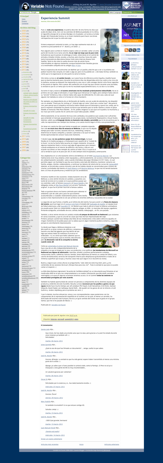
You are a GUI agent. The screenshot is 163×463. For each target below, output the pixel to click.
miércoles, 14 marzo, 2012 (55, 435)
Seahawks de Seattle (97, 204)
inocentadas (25, 226)
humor (24, 224)
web (23, 288)
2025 (24, 33)
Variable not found (58, 305)
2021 (24, 44)
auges (24, 178)
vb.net (24, 280)
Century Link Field (72, 204)
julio (24, 82)
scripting (24, 254)
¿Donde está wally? (52, 431)
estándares (25, 212)
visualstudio (25, 284)
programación (26, 250)
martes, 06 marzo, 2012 (54, 341)
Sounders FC (65, 206)
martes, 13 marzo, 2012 (54, 413)
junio (25, 84)
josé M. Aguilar (46, 356)
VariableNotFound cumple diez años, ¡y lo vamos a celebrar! (136, 138)
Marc (74, 65)
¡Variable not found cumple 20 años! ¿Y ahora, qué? (136, 86)
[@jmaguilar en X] (130, 51)
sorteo (24, 262)
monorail (66, 183)
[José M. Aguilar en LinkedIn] (138, 51)
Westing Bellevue (87, 168)
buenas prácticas (27, 190)
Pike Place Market (62, 185)
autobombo (25, 180)
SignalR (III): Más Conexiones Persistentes (28, 120)
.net (23, 160)
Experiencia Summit (29, 129)
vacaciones (25, 274)
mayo (25, 86)
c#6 (23, 194)
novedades (25, 244)
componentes (26, 196)
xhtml (23, 292)
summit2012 (69, 319)
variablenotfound (27, 276)
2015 (24, 61)
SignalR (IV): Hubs (29, 111)
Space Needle (79, 183)
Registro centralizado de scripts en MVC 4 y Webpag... (30, 102)
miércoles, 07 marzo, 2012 (55, 387)
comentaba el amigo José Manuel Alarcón (63, 246)
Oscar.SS (44, 379)
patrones (24, 246)
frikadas (24, 216)
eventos (24, 214)
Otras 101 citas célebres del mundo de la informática (136, 76)
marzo (25, 91)
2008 (24, 144)
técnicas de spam (27, 268)
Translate (139, 12)
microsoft (25, 232)
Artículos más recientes (49, 444)
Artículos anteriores (111, 444)
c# (22, 192)
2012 (24, 70)
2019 (24, 50)
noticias (24, 242)
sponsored (25, 266)
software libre (26, 260)
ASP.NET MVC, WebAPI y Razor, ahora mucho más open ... (30, 95)
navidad (24, 238)
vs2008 (24, 286)
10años (24, 162)
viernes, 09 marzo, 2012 (54, 398)
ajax (23, 164)
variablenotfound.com (28, 278)
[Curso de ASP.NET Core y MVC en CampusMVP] (132, 42)
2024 (24, 36)
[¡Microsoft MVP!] (132, 9)
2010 (24, 139)
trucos (24, 272)
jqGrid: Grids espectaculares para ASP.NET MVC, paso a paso (136, 107)
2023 (24, 39)
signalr (24, 258)
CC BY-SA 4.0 (106, 450)
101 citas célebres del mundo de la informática (135, 117)
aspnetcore (25, 172)
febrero (25, 131)
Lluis (79, 65)
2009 (24, 142)
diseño (24, 208)
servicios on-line (27, 256)
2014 (24, 64)
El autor (108, 5)
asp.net (24, 170)
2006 (24, 150)
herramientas (26, 220)
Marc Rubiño (46, 401)
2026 (24, 31)
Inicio (102, 5)
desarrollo (25, 206)
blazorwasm (25, 186)
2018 (24, 53)
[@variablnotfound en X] (134, 51)
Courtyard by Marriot (100, 156)
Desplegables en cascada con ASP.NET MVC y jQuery (136, 96)
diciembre (26, 72)
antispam (25, 168)
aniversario (25, 166)
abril (24, 89)
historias (24, 222)
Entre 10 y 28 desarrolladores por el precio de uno (136, 127)
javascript (25, 228)
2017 (24, 56)
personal (24, 248)
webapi (24, 290)
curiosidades (26, 202)
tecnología (25, 270)
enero (25, 134)
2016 (24, 58)
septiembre (27, 79)
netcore (24, 240)
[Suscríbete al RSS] (126, 51)
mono (23, 234)
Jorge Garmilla (46, 345)
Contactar (116, 5)
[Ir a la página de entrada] (40, 5)
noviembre (27, 75)
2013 (24, 67)
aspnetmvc (25, 176)
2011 (24, 136)
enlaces (24, 210)
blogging (24, 188)
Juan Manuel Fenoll (48, 428)
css (23, 200)
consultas (25, 198)
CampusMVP (113, 164)
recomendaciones (27, 252)
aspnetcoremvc (26, 174)
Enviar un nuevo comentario (51, 439)
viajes (23, 282)
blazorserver (26, 184)
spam (23, 264)
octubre (26, 77)
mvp (23, 236)
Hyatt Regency (72, 168)
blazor (24, 182)
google (24, 218)
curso (23, 204)
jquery (24, 230)
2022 (24, 42)
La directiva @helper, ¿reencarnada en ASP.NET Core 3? (136, 66)
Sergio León (45, 329)
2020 (24, 47)
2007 (24, 147)
